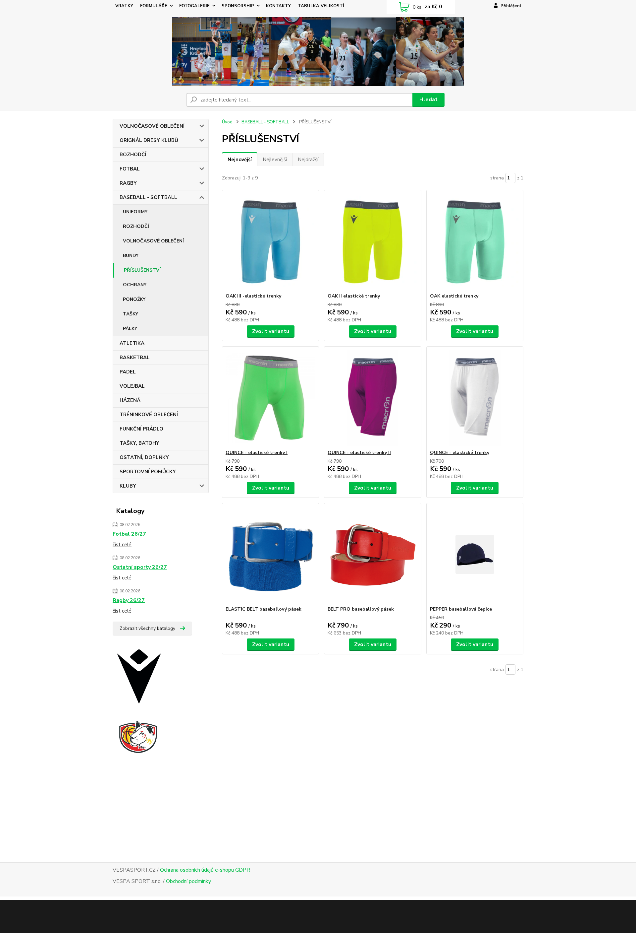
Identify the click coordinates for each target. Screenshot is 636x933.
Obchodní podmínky (188, 881)
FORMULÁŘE (153, 6)
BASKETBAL (135, 357)
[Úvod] (318, 51)
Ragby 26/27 (129, 600)
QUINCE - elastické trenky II (359, 452)
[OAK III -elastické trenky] (270, 241)
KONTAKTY (278, 6)
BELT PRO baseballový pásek (361, 609)
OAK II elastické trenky (354, 296)
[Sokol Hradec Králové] (144, 754)
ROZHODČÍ (133, 154)
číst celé (122, 544)
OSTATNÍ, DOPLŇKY (144, 457)
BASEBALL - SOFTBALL (148, 197)
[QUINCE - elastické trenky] (475, 398)
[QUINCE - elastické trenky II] (372, 398)
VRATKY (124, 6)
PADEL (128, 371)
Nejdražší (308, 159)
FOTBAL (130, 169)
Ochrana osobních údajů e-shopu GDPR (205, 870)
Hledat (428, 99)
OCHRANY (134, 285)
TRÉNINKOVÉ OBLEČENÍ (149, 414)
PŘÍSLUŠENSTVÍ (142, 270)
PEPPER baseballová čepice (461, 609)
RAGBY (128, 183)
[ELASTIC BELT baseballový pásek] (270, 554)
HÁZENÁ (130, 400)
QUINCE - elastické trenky (459, 452)
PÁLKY (130, 328)
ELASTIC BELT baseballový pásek (263, 609)
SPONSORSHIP (238, 6)
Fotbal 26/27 (129, 534)
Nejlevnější (275, 159)
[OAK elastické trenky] (475, 241)
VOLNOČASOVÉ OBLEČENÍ (152, 126)
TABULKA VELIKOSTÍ (321, 6)
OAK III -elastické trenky (253, 296)
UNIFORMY (135, 212)
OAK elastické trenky (454, 296)
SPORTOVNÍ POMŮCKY (148, 471)
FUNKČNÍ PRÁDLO (141, 429)
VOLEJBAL (132, 386)
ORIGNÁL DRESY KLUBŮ (149, 140)
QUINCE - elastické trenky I (257, 452)
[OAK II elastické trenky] (372, 241)
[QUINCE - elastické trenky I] (270, 398)
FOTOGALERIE (194, 6)
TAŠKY (130, 314)
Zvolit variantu (270, 331)
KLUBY (128, 486)
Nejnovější (240, 159)
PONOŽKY (134, 299)
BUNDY (130, 255)
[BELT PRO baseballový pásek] (372, 554)
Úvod (227, 122)
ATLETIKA (132, 343)
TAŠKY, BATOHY (139, 443)
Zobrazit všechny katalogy (147, 628)
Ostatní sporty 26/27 (140, 567)
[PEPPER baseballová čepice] (475, 554)
